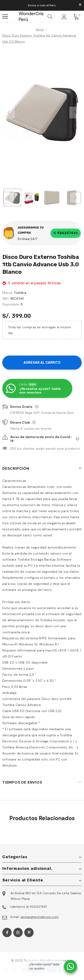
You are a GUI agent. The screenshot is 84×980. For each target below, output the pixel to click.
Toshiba (20, 293)
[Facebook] (7, 932)
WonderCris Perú (22, 16)
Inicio (40, 29)
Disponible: (11, 304)
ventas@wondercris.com (39, 917)
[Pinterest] (29, 932)
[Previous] (9, 112)
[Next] (75, 112)
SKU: (5, 298)
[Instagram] (18, 932)
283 (13, 448)
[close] (80, 5)
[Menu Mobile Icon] (5, 16)
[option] (42, 112)
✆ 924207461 (65, 233)
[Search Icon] (50, 16)
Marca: (7, 293)
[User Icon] (64, 16)
